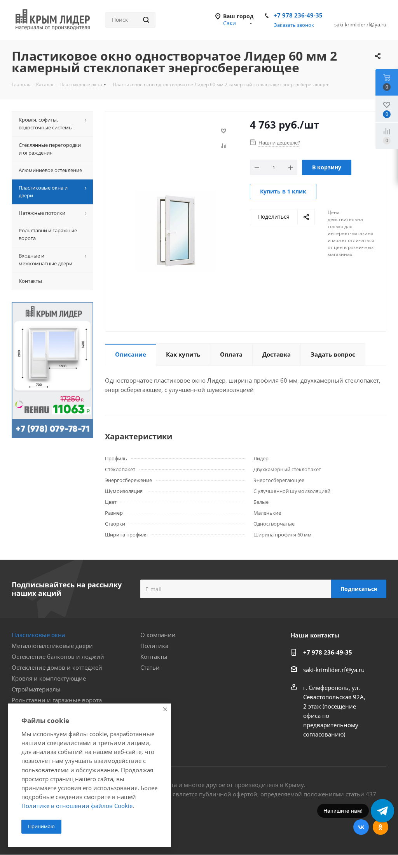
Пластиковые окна (38, 635)
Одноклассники (380, 827)
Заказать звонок (294, 24)
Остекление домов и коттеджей (57, 667)
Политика (154, 646)
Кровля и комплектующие (49, 678)
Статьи (150, 667)
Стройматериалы (36, 689)
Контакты (154, 656)
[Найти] (146, 20)
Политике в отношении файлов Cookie (77, 806)
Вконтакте (361, 827)
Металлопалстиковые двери (52, 646)
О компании (158, 635)
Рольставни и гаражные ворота (57, 700)
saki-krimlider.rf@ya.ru (334, 670)
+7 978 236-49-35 (298, 15)
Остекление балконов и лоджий (58, 656)
